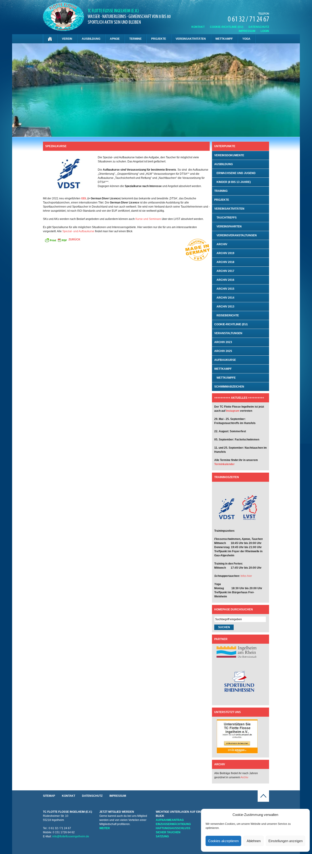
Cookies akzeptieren (223, 841)
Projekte (158, 38)
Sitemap (49, 795)
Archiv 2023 (223, 342)
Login (265, 31)
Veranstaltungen (228, 333)
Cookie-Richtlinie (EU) (226, 27)
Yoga (246, 38)
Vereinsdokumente (229, 155)
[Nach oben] (263, 800)
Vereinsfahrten (229, 226)
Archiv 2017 (225, 271)
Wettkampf (224, 38)
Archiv (222, 244)
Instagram (232, 410)
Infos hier (246, 576)
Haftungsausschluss (173, 828)
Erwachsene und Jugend (236, 173)
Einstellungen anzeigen (285, 841)
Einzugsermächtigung (173, 824)
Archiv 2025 (223, 351)
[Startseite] (50, 38)
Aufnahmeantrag (170, 820)
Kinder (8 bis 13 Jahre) (234, 182)
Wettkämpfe (226, 377)
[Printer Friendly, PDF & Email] (56, 240)
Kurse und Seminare (148, 219)
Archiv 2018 (225, 262)
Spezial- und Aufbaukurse (78, 231)
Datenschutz (259, 27)
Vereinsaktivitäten (191, 38)
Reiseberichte (228, 315)
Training (220, 191)
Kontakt (198, 27)
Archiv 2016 (225, 279)
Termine (135, 38)
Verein (67, 38)
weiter (104, 828)
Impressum (247, 31)
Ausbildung (91, 38)
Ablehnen (254, 841)
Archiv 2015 (225, 288)
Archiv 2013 (225, 306)
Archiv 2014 (225, 297)
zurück (74, 239)
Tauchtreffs (227, 217)
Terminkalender (224, 464)
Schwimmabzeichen (229, 386)
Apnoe (115, 38)
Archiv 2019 (225, 253)
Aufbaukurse (225, 360)
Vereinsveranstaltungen (237, 235)
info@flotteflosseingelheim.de (70, 836)
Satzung (162, 836)
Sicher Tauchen (168, 832)
